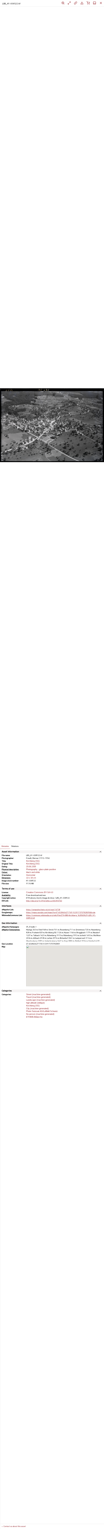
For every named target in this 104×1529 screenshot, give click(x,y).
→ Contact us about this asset (13, 1526)
